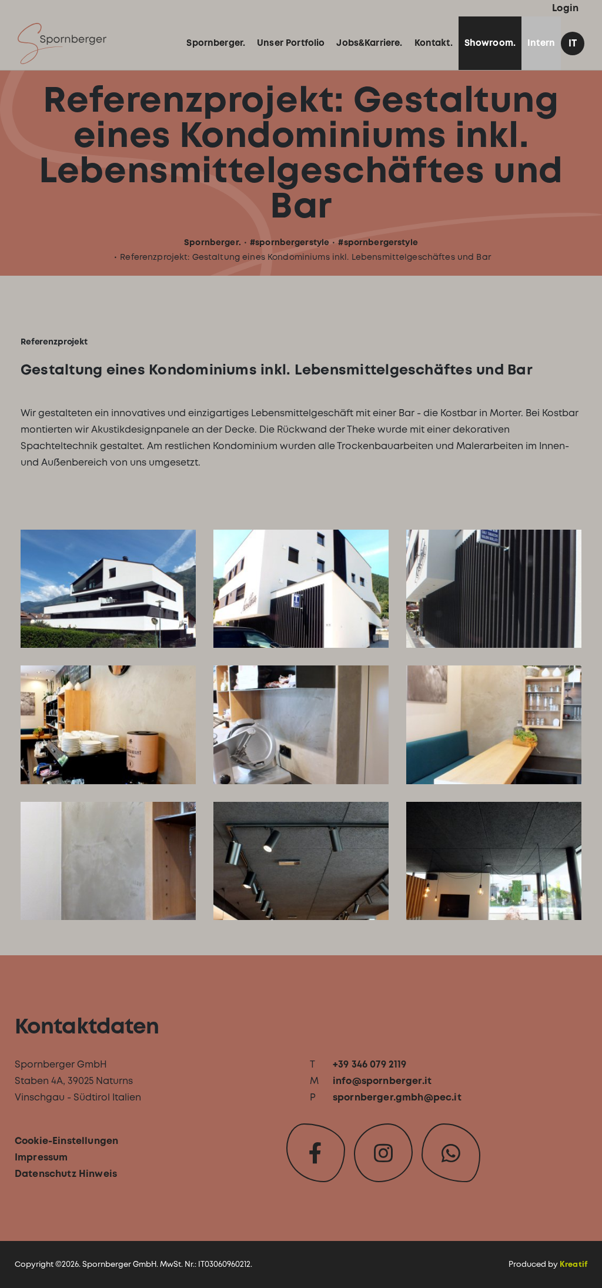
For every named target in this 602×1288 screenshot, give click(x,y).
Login (565, 8)
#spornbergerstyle (289, 242)
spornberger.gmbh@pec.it (397, 1097)
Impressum (41, 1157)
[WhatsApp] (451, 1152)
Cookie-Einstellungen (66, 1141)
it (572, 43)
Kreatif (573, 1264)
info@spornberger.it (382, 1081)
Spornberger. (212, 242)
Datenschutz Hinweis (66, 1173)
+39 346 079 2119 (370, 1064)
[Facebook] (315, 1152)
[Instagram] (383, 1152)
